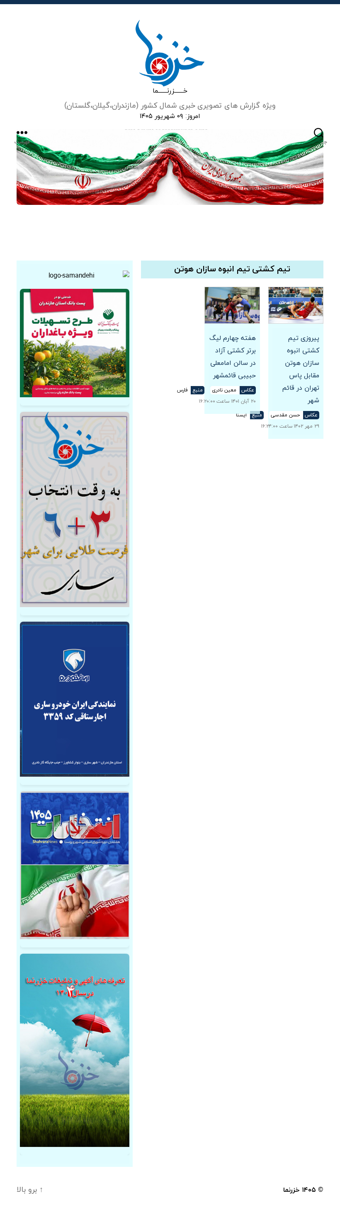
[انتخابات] (74, 509)
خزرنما (291, 1190)
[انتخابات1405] (74, 865)
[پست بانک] (74, 343)
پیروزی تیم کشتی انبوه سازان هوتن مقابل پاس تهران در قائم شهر (300, 369)
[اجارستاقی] (74, 699)
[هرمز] (170, 167)
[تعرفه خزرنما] (74, 1050)
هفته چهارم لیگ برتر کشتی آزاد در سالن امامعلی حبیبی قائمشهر (232, 357)
